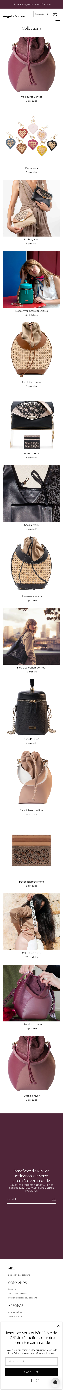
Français (39, 14)
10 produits (31, 814)
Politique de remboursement (22, 1297)
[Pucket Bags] (31, 707)
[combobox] (41, 14)
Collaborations (15, 1316)
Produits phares (31, 382)
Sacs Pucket (31, 739)
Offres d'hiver (32, 1095)
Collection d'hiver (31, 1024)
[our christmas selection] (31, 636)
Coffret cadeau (32, 453)
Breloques (31, 168)
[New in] (31, 564)
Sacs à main (31, 524)
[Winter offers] (31, 1064)
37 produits (32, 315)
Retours (12, 1289)
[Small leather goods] (31, 850)
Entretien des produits (19, 1275)
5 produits (31, 457)
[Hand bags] (31, 493)
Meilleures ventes (31, 96)
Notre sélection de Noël (31, 667)
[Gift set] (31, 422)
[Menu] (57, 19)
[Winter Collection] (31, 993)
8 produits (31, 100)
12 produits (31, 600)
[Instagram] (37, 1380)
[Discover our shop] (31, 279)
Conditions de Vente (18, 1293)
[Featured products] (31, 350)
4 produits (31, 243)
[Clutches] (31, 208)
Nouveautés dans (31, 596)
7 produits (31, 172)
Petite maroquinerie (31, 881)
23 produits (32, 957)
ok (54, 1199)
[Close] (58, 1325)
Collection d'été (31, 953)
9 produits (31, 1099)
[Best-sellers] (31, 65)
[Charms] (31, 136)
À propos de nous (16, 1312)
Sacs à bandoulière (31, 810)
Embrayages (31, 239)
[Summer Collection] (31, 921)
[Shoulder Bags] (31, 779)
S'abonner (31, 1372)
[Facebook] (31, 1380)
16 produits (31, 671)
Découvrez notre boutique (31, 310)
